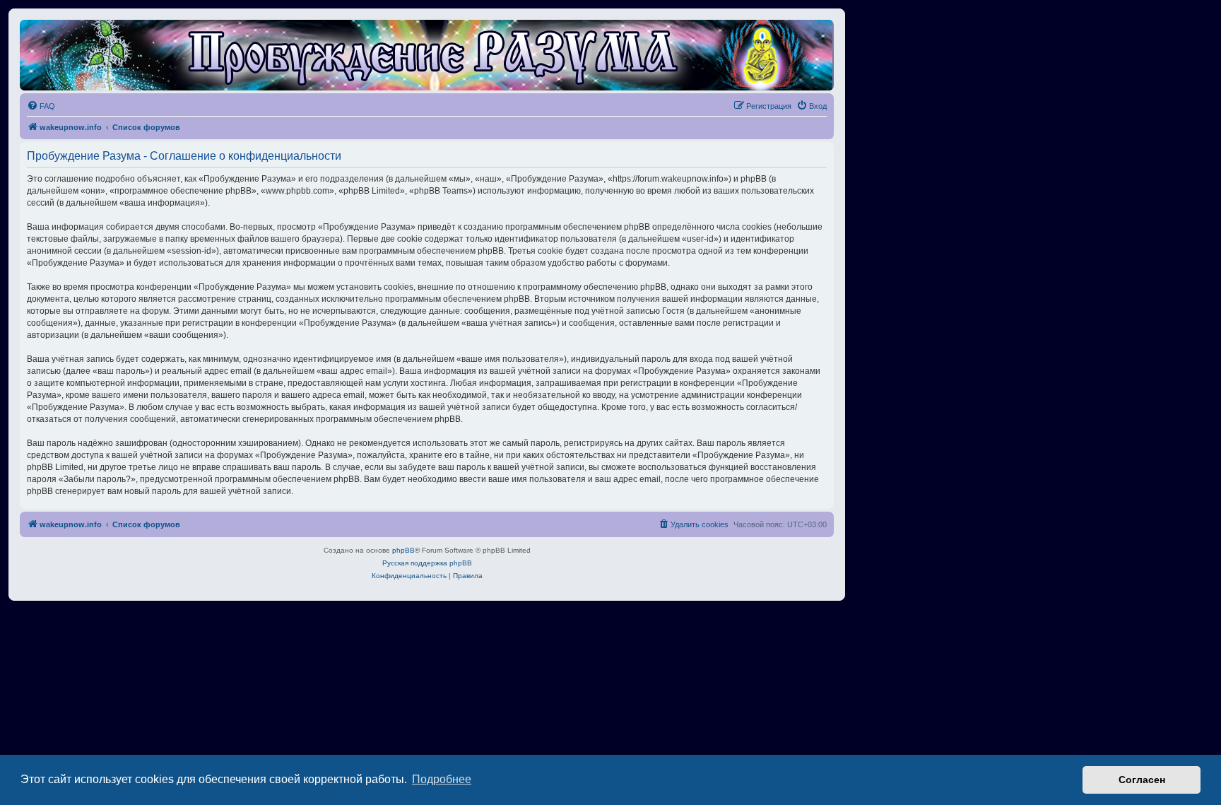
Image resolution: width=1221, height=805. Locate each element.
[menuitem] (41, 106)
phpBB (403, 550)
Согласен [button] (1142, 779)
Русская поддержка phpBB (427, 563)
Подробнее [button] (441, 779)
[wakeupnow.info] (427, 55)
